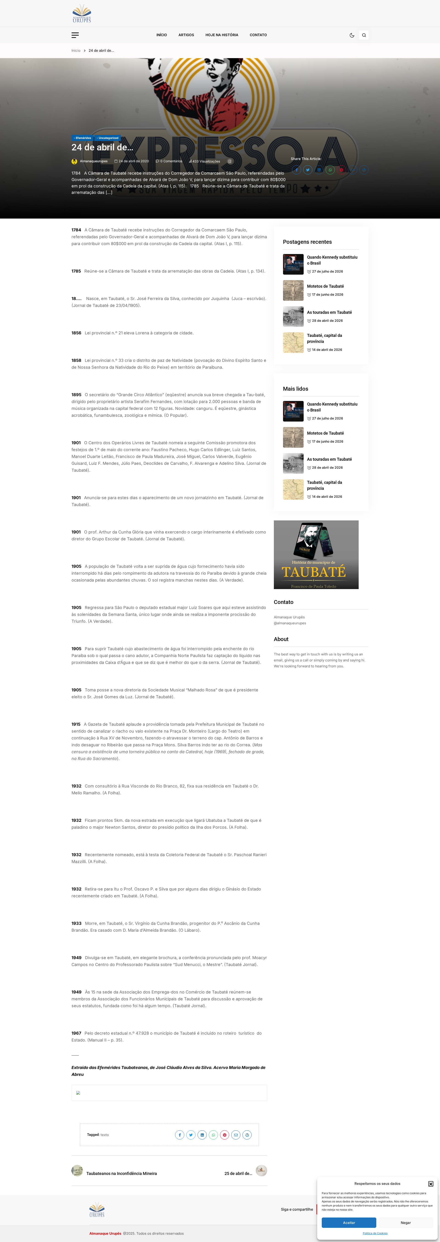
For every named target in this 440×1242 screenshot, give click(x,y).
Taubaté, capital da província (324, 338)
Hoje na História (222, 35)
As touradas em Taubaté (329, 312)
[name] (92, 13)
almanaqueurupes (94, 161)
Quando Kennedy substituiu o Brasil (332, 260)
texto (105, 1135)
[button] (431, 1183)
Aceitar (349, 1222)
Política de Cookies (375, 1233)
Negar (406, 1222)
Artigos (186, 35)
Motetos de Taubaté (325, 286)
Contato (258, 35)
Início (162, 35)
